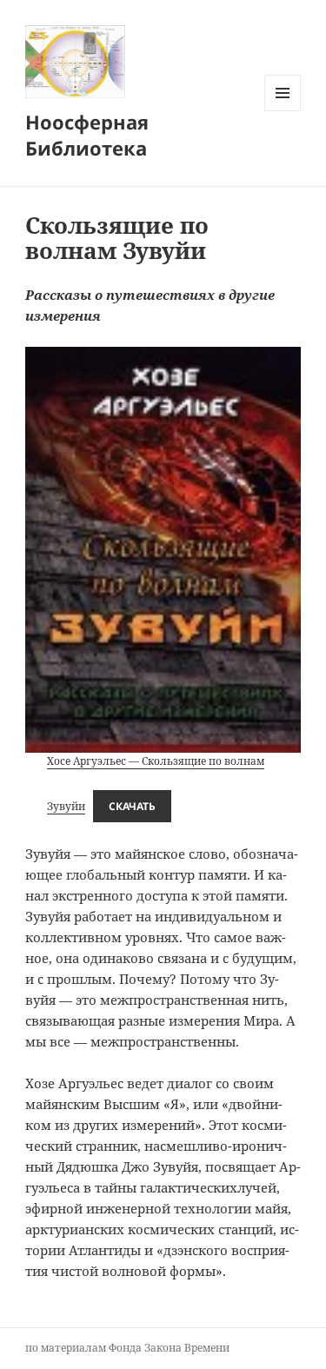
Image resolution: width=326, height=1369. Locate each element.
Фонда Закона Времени (169, 1347)
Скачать (132, 806)
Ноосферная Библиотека (87, 135)
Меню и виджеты (283, 110)
